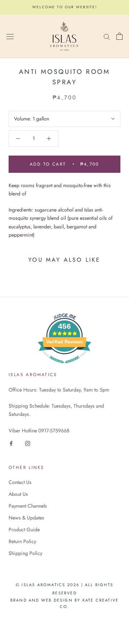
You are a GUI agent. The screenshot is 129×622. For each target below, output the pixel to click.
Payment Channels (28, 505)
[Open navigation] (10, 36)
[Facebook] (11, 443)
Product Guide (24, 529)
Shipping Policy (25, 553)
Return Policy (22, 541)
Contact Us (20, 482)
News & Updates (26, 517)
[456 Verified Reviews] (64, 367)
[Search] (107, 36)
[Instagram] (27, 443)
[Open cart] (119, 36)
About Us (18, 494)
